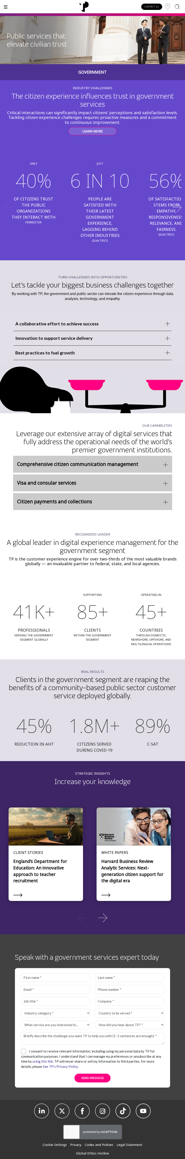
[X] (62, 1111)
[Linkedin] (41, 1111)
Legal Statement (129, 1144)
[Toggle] (5, 6)
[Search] (177, 6)
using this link (42, 1061)
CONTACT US (151, 6)
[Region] (167, 6)
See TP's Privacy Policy (60, 1066)
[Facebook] (82, 1111)
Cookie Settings (55, 1144)
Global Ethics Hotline (92, 1153)
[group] (92, 917)
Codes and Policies (99, 1144)
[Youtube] (143, 1111)
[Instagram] (102, 1111)
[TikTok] (123, 1111)
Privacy (75, 1144)
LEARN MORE (92, 131)
